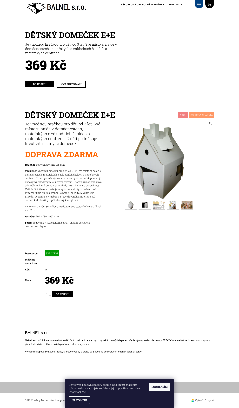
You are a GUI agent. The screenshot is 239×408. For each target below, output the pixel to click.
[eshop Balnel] (56, 8)
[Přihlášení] (199, 4)
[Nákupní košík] (209, 4)
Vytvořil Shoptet (204, 400)
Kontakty (175, 4)
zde (84, 392)
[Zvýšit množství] (50, 292)
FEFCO (166, 340)
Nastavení (79, 400)
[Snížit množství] (50, 295)
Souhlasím (160, 386)
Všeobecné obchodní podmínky (143, 4)
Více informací (71, 84)
